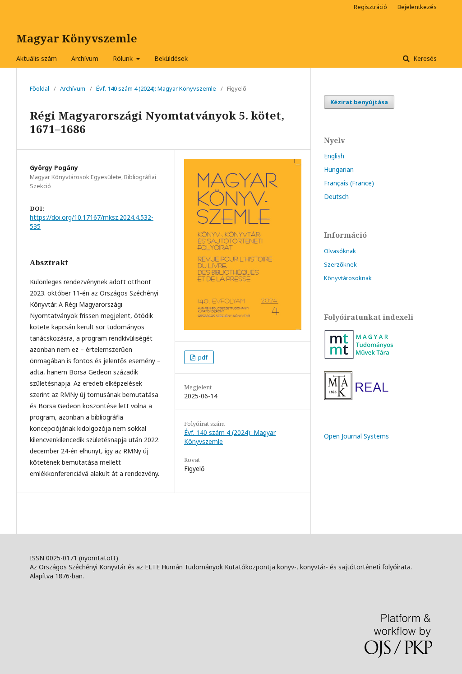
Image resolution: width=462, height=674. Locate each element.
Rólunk (123, 58)
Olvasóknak (340, 251)
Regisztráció (370, 7)
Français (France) (349, 183)
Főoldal (39, 88)
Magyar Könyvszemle (76, 38)
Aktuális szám (36, 58)
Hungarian (339, 169)
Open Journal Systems (356, 436)
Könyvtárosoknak (348, 278)
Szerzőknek (340, 264)
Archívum (84, 58)
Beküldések (171, 58)
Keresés (424, 58)
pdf (202, 357)
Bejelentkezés (417, 7)
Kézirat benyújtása (359, 102)
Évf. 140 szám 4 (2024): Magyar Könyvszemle (156, 88)
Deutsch (336, 196)
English (334, 156)
